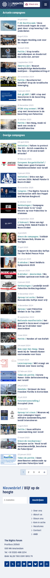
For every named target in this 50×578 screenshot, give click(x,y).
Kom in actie (39, 523)
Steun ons (33, 4)
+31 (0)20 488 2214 (17, 552)
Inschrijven (38, 500)
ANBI (35, 534)
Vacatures (38, 526)
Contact (37, 530)
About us (37, 515)
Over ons (37, 511)
